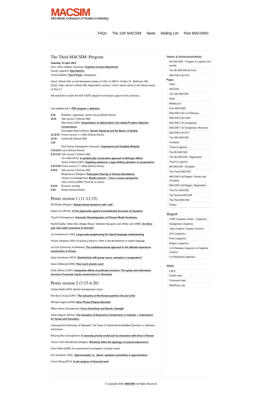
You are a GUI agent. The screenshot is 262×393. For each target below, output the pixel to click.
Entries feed (175, 275)
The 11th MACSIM (126, 33)
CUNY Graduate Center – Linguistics (188, 219)
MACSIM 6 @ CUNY (180, 118)
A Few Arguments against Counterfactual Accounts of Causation (107, 211)
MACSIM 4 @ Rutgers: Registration (187, 185)
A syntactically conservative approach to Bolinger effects (111, 158)
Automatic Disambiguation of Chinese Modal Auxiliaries (106, 217)
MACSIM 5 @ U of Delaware (184, 113)
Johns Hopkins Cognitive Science (186, 228)
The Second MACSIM (180, 195)
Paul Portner (75, 75)
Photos (173, 204)
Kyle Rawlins (77, 71)
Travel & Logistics (178, 161)
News (151, 33)
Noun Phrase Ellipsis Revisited (93, 302)
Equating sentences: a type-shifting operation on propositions (120, 162)
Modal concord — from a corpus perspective (113, 178)
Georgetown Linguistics (181, 224)
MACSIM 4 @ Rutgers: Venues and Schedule (187, 178)
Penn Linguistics (177, 238)
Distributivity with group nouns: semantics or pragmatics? (110, 257)
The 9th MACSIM (178, 152)
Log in (172, 270)
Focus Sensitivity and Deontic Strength (102, 308)
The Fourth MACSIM (180, 171)
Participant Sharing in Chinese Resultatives (111, 174)
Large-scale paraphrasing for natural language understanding (110, 234)
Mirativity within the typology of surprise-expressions (119, 342)
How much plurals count (90, 264)
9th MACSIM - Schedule (181, 166)
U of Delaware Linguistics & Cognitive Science (188, 250)
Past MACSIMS (196, 33)
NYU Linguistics (177, 233)
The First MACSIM (179, 190)
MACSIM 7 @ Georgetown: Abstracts (188, 127)
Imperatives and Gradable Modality (120, 146)
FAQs (102, 33)
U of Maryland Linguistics (182, 257)
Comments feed (177, 280)
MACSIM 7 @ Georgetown (183, 123)
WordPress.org (177, 285)
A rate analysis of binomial (91, 361)
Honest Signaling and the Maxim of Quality (114, 130)
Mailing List (169, 33)
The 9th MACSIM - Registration (185, 157)
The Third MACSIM (179, 200)
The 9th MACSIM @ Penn (182, 70)
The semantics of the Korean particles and (106, 295)
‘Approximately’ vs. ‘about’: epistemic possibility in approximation (110, 355)
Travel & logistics (178, 147)
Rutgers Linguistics (179, 243)
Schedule (174, 142)
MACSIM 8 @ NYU (179, 75)
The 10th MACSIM (179, 137)
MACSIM (70, 12)
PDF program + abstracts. (86, 108)
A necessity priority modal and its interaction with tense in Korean (117, 335)
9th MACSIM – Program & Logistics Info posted (190, 63)
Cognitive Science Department (101, 67)
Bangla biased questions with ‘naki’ (93, 204)
